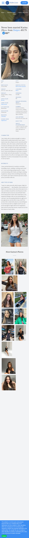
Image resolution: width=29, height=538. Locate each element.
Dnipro (16, 30)
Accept (4, 536)
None (17, 90)
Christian (3, 116)
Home (2, 12)
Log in (24, 2)
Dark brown (4, 104)
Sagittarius (4, 120)
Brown (3, 100)
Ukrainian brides (11, 12)
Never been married (21, 86)
